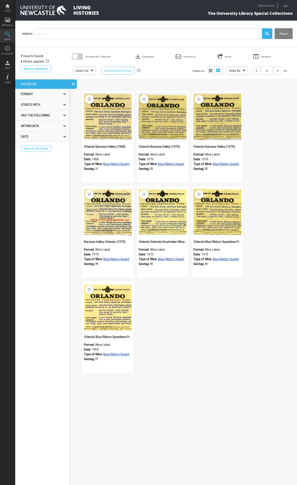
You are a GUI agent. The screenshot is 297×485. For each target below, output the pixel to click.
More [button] (7, 82)
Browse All (7, 25)
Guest (271, 5)
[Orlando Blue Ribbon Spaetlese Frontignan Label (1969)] (108, 307)
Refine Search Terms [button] (118, 71)
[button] (267, 33)
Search (7, 39)
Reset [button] (284, 33)
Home (7, 10)
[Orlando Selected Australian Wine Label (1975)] (163, 212)
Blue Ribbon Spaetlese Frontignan (126, 164)
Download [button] (144, 56)
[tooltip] (138, 70)
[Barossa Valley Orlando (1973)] (108, 212)
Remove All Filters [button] (36, 69)
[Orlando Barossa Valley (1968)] (108, 117)
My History (7, 53)
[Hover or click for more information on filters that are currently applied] (47, 61)
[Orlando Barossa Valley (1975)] (163, 117)
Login (7, 68)
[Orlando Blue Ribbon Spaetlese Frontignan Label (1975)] (217, 212)
